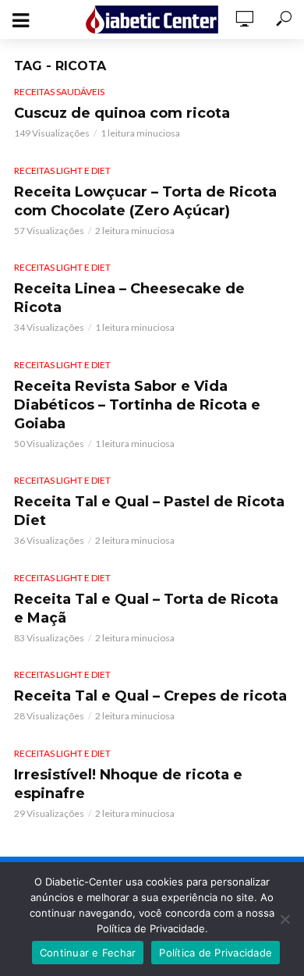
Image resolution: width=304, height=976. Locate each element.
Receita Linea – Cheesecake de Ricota (129, 298)
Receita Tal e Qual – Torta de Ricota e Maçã (146, 608)
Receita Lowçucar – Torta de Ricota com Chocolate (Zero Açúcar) (145, 201)
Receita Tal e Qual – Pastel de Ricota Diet (149, 511)
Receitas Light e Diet (62, 170)
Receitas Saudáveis (59, 92)
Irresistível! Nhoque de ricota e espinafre (128, 784)
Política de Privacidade (215, 952)
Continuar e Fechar (88, 952)
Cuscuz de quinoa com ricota (122, 113)
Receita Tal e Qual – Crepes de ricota (150, 695)
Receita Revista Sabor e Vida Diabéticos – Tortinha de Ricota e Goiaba (137, 405)
